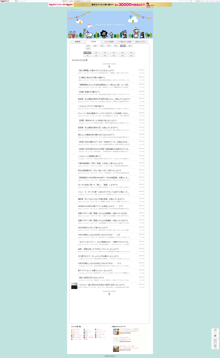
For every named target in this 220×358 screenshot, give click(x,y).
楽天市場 (217, 1)
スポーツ (99, 329)
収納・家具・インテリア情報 (127, 346)
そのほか (99, 336)
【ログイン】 (149, 9)
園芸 (86, 339)
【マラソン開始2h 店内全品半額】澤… (129, 331)
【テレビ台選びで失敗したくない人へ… (130, 348)
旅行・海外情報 (89, 337)
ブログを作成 (211, 1)
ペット (87, 329)
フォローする (215, 338)
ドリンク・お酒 (77, 339)
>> (199, 1)
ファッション (76, 331)
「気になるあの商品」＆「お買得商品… (130, 329)
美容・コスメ (76, 332)
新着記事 (215, 343)
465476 (148, 7)
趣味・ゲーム (88, 331)
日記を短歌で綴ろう (125, 337)
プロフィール (78, 9)
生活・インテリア (21, 1)
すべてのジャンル (101, 337)
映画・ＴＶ (88, 332)
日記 (73, 9)
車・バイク (99, 332)
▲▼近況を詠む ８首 (125, 339)
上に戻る (215, 348)
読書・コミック (89, 336)
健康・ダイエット (77, 334)
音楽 (86, 334)
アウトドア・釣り (101, 331)
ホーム (69, 9)
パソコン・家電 (100, 334)
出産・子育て (76, 329)
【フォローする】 (141, 9)
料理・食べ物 (76, 337)
